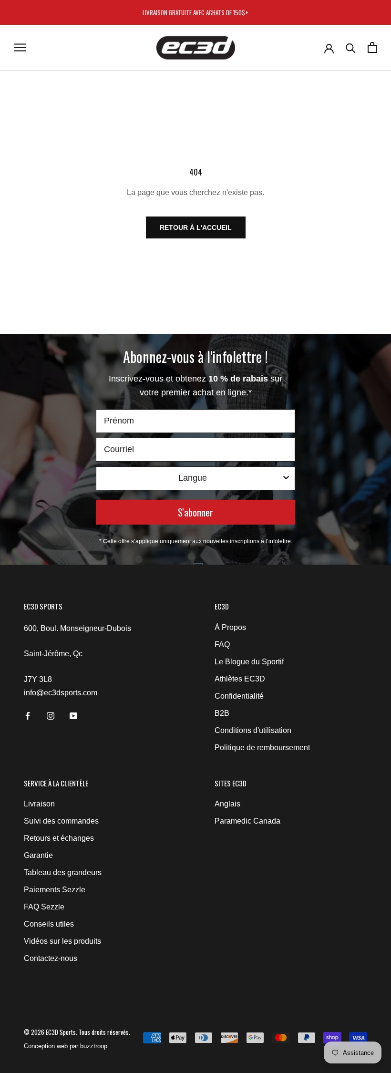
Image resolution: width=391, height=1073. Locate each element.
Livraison (39, 804)
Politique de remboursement (262, 747)
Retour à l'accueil (196, 227)
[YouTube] (73, 715)
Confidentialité (239, 696)
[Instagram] (50, 715)
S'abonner (195, 512)
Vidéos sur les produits (62, 941)
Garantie (38, 855)
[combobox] (192, 478)
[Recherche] (351, 47)
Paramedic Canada (247, 821)
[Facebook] (27, 715)
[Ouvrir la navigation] (20, 47)
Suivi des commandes (61, 821)
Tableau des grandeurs (63, 872)
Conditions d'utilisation (253, 730)
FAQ (222, 644)
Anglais (227, 804)
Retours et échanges (59, 838)
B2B (222, 713)
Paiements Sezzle (54, 890)
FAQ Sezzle (44, 907)
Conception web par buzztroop (65, 1046)
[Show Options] (286, 478)
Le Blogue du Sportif (249, 662)
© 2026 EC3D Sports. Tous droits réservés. (77, 1032)
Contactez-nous (50, 958)
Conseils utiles (49, 924)
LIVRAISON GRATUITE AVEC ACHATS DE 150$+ (195, 12)
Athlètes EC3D (240, 679)
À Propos (230, 627)
